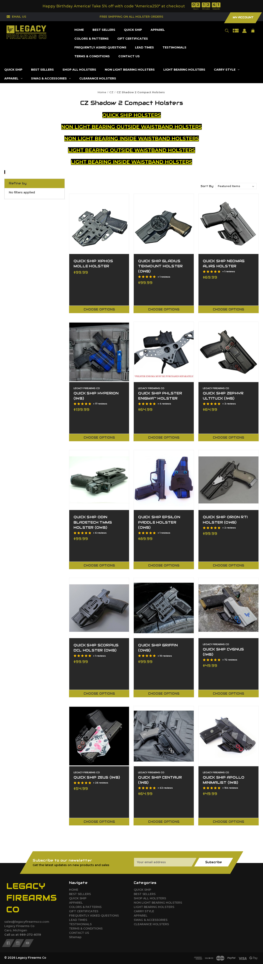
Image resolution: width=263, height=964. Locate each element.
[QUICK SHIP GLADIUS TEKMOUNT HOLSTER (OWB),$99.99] (164, 224)
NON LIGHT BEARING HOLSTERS (158, 902)
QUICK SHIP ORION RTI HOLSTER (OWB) (225, 519)
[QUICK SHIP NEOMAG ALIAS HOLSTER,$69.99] (228, 224)
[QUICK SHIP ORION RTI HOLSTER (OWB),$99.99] (228, 480)
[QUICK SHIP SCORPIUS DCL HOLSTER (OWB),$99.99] (99, 608)
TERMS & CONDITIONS (86, 928)
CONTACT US (79, 933)
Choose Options (99, 309)
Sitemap (75, 937)
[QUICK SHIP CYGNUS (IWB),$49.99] (228, 608)
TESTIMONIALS (80, 924)
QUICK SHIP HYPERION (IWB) (96, 396)
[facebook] (8, 943)
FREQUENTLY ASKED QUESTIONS (94, 915)
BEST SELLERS (80, 894)
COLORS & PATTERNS (85, 907)
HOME (73, 890)
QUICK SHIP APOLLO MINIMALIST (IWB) (223, 780)
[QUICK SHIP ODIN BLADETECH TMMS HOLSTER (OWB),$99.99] (99, 480)
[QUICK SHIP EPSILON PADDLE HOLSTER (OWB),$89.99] (164, 480)
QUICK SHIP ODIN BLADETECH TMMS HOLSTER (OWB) (93, 522)
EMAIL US (19, 16)
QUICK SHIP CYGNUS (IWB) (223, 652)
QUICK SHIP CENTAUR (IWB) (160, 780)
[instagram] (18, 943)
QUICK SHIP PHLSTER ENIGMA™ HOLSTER (160, 396)
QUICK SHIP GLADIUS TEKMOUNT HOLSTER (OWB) (160, 266)
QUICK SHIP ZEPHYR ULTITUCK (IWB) (223, 396)
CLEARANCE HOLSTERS (151, 924)
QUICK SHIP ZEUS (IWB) (97, 777)
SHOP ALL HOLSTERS (150, 898)
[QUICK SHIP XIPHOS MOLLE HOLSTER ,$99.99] (99, 224)
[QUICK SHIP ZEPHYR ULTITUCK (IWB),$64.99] (228, 352)
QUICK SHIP (78, 898)
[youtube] (27, 943)
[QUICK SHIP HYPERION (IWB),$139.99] (99, 352)
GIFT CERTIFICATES (83, 911)
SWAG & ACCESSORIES (150, 920)
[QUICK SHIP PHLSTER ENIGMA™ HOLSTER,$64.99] (164, 352)
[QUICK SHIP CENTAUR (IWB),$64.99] (164, 736)
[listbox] (236, 186)
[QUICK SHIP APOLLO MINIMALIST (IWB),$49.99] (228, 736)
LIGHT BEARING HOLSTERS (154, 907)
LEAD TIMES (78, 920)
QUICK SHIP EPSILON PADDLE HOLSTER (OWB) (159, 522)
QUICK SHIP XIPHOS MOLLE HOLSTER (93, 263)
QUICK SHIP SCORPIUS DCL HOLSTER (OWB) (96, 648)
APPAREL (76, 902)
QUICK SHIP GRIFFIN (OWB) (158, 648)
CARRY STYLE (144, 911)
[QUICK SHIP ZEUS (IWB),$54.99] (99, 736)
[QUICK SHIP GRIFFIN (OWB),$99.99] (164, 608)
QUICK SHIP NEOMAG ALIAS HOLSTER (224, 263)
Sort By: (207, 186)
